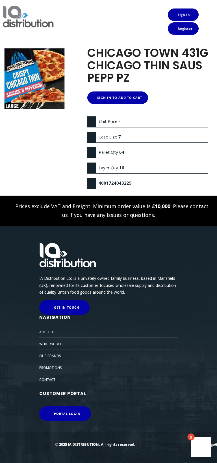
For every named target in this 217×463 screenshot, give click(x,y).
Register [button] (185, 28)
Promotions (50, 367)
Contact (47, 379)
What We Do (50, 344)
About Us (47, 332)
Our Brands (50, 355)
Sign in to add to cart (119, 97)
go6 (214, 444)
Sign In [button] (183, 14)
